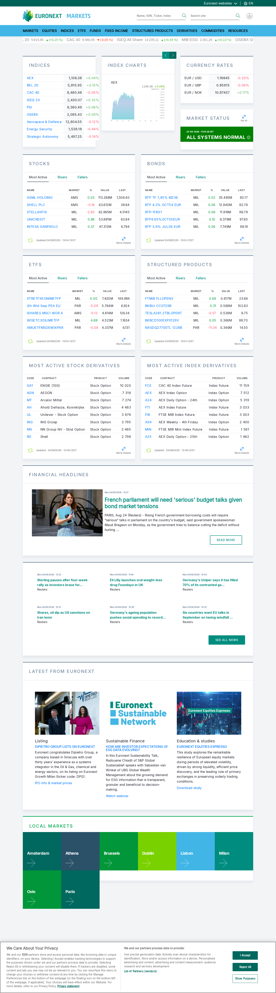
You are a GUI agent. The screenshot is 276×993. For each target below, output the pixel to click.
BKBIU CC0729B (158, 306)
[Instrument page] (138, 103)
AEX (30, 78)
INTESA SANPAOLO (42, 227)
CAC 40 (33, 92)
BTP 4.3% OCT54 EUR (163, 205)
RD (29, 437)
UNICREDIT (36, 219)
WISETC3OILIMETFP (43, 320)
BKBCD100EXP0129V (162, 320)
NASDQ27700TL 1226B (163, 328)
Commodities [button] (212, 31)
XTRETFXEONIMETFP (44, 298)
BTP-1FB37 (153, 212)
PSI (29, 107)
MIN (148, 429)
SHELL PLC (36, 205)
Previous (165, 55)
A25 (148, 437)
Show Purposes (245, 978)
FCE (148, 386)
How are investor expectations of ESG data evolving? (137, 748)
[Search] (184, 15)
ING (30, 422)
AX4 (148, 422)
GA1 (30, 386)
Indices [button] (67, 31)
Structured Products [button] (152, 31)
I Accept (245, 955)
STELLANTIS (37, 212)
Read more (226, 540)
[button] (248, 137)
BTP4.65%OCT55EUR (162, 219)
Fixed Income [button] (116, 31)
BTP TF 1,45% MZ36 (161, 197)
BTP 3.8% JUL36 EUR (162, 227)
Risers (62, 177)
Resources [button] (238, 31)
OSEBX (32, 114)
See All (244, 120)
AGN (30, 393)
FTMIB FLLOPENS (159, 298)
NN (29, 429)
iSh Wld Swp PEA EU (44, 306)
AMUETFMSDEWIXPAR (45, 328)
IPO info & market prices (53, 783)
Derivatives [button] (187, 31)
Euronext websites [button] (218, 3)
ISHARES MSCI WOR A (45, 313)
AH (29, 407)
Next (172, 55)
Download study (189, 788)
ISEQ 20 (33, 100)
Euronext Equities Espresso (202, 747)
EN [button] (250, 3)
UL (29, 415)
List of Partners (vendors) (140, 971)
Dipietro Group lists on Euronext (65, 747)
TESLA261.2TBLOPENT (163, 313)
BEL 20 (32, 85)
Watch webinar (117, 796)
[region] (138, 967)
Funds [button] (95, 31)
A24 (148, 400)
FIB (147, 415)
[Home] (56, 16)
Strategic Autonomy (43, 137)
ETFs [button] (82, 31)
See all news (226, 640)
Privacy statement (68, 986)
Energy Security (39, 129)
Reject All (245, 967)
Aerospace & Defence (44, 122)
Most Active (38, 177)
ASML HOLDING (40, 197)
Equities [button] (49, 31)
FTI (147, 407)
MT (29, 400)
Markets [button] (30, 31)
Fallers (83, 177)
